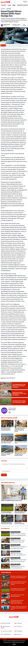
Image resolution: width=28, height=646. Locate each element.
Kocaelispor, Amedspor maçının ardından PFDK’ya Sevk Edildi (17, 534)
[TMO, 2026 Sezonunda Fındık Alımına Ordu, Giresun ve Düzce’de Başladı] (21, 423)
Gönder (4, 475)
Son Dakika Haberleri (6, 634)
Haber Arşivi (18, 634)
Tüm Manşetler (19, 631)
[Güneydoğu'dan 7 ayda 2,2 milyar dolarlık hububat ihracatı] (21, 448)
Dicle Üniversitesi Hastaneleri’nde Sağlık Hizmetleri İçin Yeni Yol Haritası (18, 554)
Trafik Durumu (19, 626)
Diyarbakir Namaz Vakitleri (5, 627)
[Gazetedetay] (6, 1)
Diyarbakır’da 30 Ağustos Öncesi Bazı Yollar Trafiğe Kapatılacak (18, 547)
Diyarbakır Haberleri (22, 5)
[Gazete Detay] (4, 410)
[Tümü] (26, 528)
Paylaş (4, 45)
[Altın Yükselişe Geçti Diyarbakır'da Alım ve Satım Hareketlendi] (7, 423)
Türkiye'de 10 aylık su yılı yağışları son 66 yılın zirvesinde (6, 454)
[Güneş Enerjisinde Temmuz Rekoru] (21, 437)
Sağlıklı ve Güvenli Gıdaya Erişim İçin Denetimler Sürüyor (18, 560)
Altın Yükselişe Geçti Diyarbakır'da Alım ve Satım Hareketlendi (6, 429)
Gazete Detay (11, 409)
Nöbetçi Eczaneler (6, 623)
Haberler (3, 8)
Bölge (14, 5)
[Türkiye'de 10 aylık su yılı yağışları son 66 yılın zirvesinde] (7, 448)
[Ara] (24, 1)
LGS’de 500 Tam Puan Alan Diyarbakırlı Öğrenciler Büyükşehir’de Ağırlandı (17, 541)
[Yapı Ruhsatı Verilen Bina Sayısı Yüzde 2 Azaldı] (7, 437)
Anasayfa (3, 5)
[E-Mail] (9, 412)
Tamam (14, 644)
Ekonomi (9, 8)
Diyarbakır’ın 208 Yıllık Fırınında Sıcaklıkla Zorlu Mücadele (17, 567)
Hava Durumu (19, 623)
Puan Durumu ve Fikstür (7, 631)
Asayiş (9, 5)
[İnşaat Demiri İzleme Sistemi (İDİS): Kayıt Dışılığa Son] (14, 35)
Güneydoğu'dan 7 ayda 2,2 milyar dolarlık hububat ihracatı (20, 454)
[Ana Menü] (26, 1)
